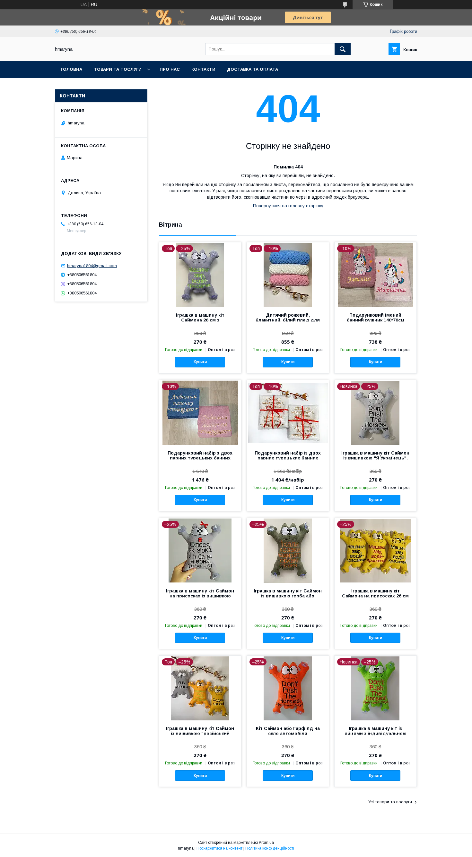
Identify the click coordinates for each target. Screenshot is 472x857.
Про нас (170, 69)
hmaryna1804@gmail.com (92, 265)
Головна (71, 69)
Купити (200, 362)
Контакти (203, 69)
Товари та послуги (118, 69)
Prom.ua (266, 842)
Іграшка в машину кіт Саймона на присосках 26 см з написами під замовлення (375, 596)
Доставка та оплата (252, 69)
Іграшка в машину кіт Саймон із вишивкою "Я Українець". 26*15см (375, 458)
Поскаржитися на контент (219, 848)
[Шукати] (343, 49)
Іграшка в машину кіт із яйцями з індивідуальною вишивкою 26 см (375, 733)
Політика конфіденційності (269, 848)
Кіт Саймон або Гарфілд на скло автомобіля (288, 731)
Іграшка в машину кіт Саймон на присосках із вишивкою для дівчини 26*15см (200, 596)
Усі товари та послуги (390, 801)
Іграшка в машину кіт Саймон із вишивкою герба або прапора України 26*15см (288, 596)
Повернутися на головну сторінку (288, 205)
